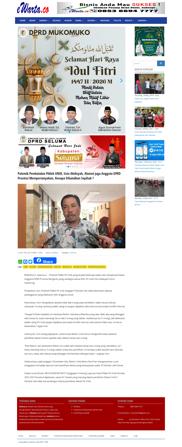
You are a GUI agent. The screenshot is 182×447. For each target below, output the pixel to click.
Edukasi (56, 20)
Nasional (105, 20)
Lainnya (142, 20)
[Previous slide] (22, 80)
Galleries (124, 436)
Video (112, 436)
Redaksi (55, 252)
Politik (117, 20)
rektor (57, 267)
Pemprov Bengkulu (96, 267)
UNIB (26, 267)
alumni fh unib (79, 267)
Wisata (128, 20)
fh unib (33, 267)
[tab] (67, 132)
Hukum (67, 20)
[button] (65, 8)
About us (32, 436)
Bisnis (32, 20)
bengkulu (67, 267)
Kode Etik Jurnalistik (81, 413)
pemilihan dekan (45, 267)
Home (22, 20)
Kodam (91, 20)
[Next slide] (121, 80)
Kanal (78, 20)
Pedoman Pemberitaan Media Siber (88, 410)
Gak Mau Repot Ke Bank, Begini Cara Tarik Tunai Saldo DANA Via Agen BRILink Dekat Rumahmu (149, 168)
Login (136, 436)
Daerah (43, 20)
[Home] (34, 7)
